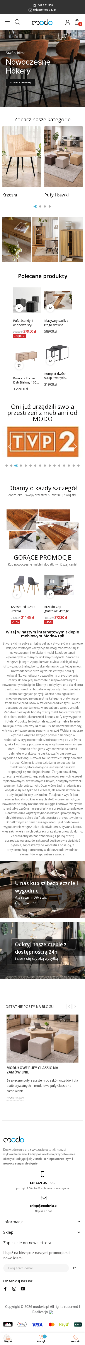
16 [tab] (78, 465)
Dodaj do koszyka (19, 308)
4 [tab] (50, 206)
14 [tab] (69, 465)
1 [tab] (35, 206)
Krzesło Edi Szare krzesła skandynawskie (23, 609)
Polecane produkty (42, 276)
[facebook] (5, 1289)
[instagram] (14, 1289)
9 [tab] (45, 465)
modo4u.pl (41, 1307)
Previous (10, 447)
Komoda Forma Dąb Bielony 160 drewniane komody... (24, 380)
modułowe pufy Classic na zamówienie (32, 1070)
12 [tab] (59, 465)
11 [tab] (54, 465)
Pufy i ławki (56, 195)
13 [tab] (64, 465)
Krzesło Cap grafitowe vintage (56, 609)
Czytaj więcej (15, 1098)
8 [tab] (40, 465)
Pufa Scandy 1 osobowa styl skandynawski (23, 322)
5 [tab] (26, 465)
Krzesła (9, 195)
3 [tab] (45, 206)
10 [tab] (50, 465)
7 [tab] (35, 465)
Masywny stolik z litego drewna (56, 322)
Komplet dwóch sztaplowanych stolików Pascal (55, 376)
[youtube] (23, 1289)
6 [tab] (30, 465)
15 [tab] (74, 465)
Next (75, 447)
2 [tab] (40, 206)
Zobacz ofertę (20, 82)
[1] (75, 1268)
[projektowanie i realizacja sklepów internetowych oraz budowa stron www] (51, 1312)
